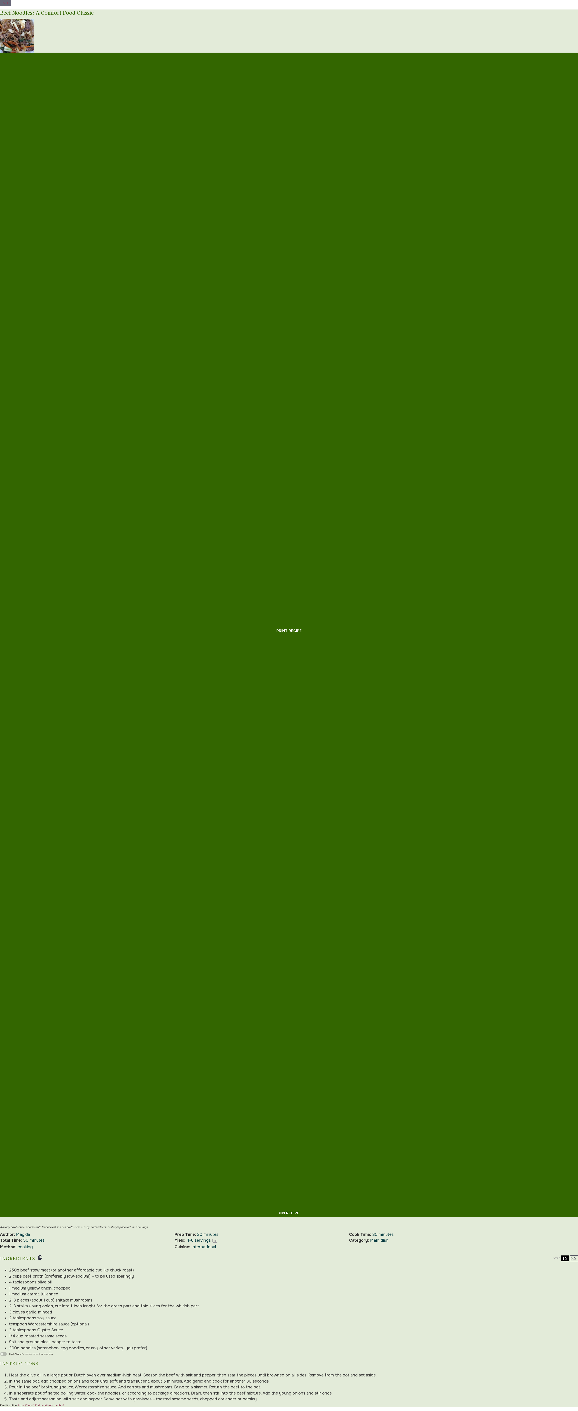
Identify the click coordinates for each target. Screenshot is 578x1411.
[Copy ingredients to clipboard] (40, 1257)
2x (574, 1258)
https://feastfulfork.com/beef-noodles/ (41, 1405)
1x (565, 1258)
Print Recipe (289, 631)
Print (5, 3)
